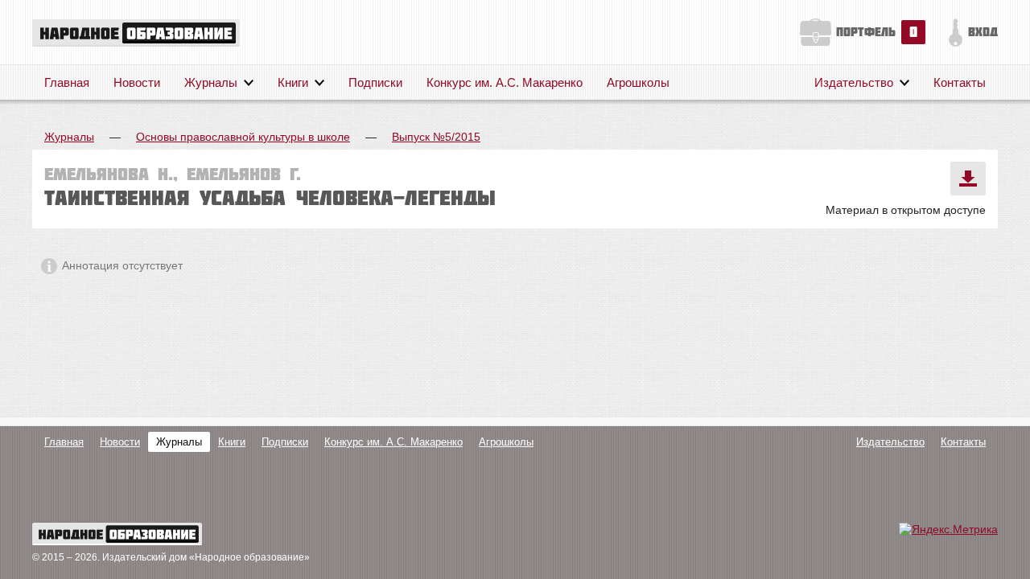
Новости (136, 82)
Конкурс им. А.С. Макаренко (504, 82)
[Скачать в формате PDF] (968, 178)
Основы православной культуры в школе (243, 136)
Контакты (959, 82)
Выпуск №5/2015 (436, 136)
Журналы (210, 82)
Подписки (375, 82)
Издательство (853, 82)
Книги (293, 82)
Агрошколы (638, 82)
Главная (66, 82)
